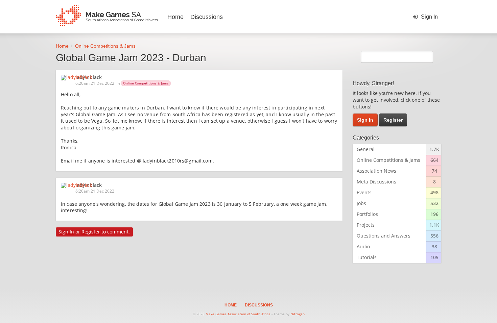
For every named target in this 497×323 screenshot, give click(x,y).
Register (90, 231)
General (366, 149)
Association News (376, 171)
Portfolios (367, 214)
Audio (363, 246)
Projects (366, 225)
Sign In (429, 17)
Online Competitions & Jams (146, 83)
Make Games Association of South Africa (238, 314)
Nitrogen (297, 314)
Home (175, 17)
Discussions (206, 17)
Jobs (361, 203)
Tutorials (367, 257)
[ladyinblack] (78, 77)
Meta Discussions (376, 181)
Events (364, 192)
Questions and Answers (383, 235)
